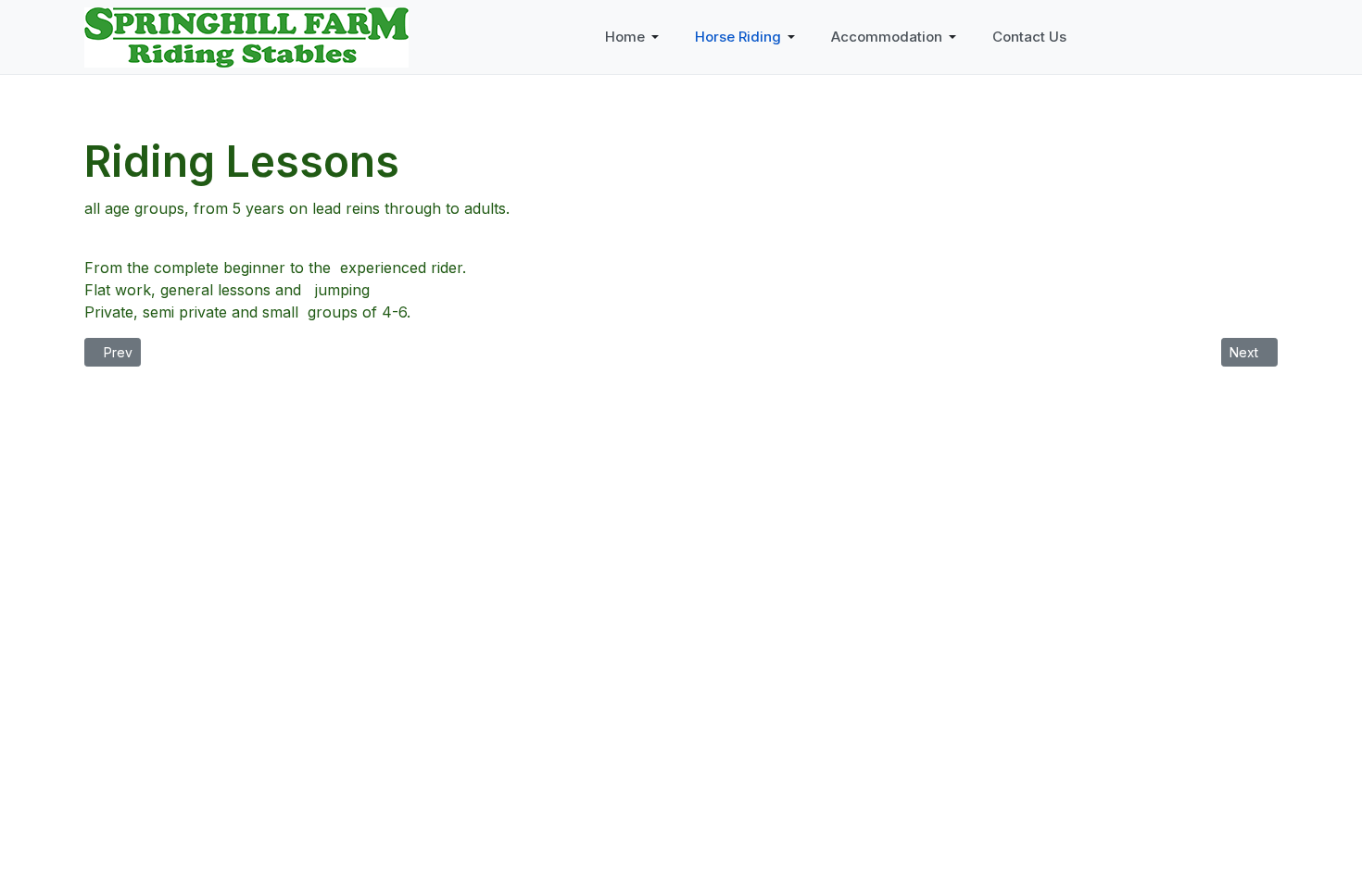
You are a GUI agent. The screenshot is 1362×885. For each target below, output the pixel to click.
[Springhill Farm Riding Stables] (246, 35)
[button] (635, 37)
